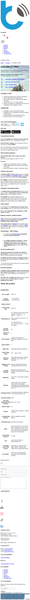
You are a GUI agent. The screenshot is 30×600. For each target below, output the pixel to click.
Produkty (8, 62)
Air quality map (7, 53)
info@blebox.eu (8, 550)
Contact (5, 50)
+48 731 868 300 (9, 548)
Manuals (6, 48)
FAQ (5, 49)
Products (6, 46)
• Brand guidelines (5, 557)
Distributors (6, 52)
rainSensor (17, 234)
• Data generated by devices (7, 563)
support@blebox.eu (9, 551)
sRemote (5, 225)
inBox (26, 225)
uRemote (14, 224)
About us (6, 45)
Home (2, 62)
